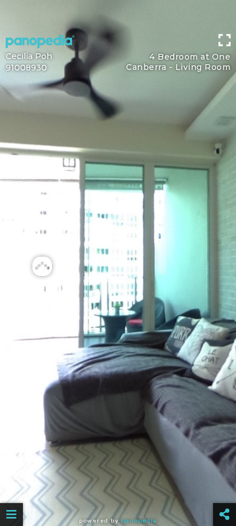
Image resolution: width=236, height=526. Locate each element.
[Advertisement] (118, 14)
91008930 (26, 67)
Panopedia (139, 520)
